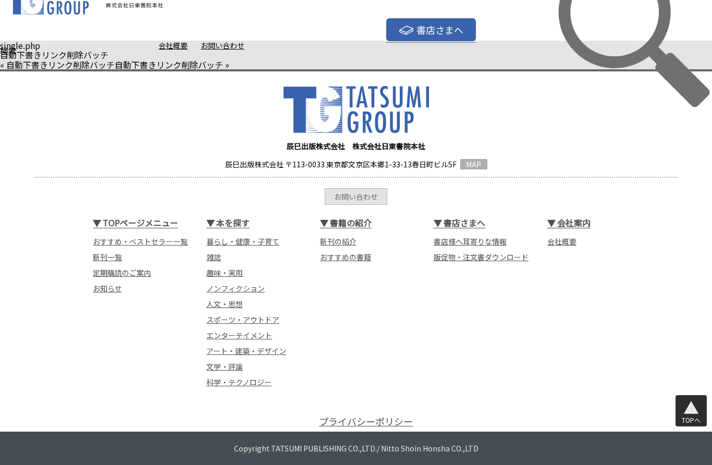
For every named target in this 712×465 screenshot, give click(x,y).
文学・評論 (224, 366)
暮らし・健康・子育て (242, 241)
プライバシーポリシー (366, 421)
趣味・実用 (224, 272)
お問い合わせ (222, 45)
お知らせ (107, 288)
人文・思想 (224, 304)
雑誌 (213, 257)
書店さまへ (439, 29)
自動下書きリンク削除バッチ (60, 64)
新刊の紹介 (338, 241)
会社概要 (173, 45)
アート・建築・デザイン (246, 351)
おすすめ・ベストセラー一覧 (140, 241)
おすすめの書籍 (345, 257)
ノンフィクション (235, 288)
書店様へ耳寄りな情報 (470, 241)
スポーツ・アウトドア (242, 319)
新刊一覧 (107, 257)
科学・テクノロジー (239, 382)
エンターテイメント (239, 335)
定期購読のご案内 (122, 272)
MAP (473, 164)
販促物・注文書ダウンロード (481, 257)
